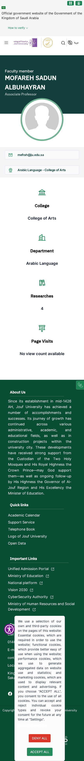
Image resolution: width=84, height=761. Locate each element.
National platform (22, 583)
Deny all (39, 738)
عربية (76, 42)
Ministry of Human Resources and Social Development (41, 606)
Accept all (39, 752)
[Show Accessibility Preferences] (9, 629)
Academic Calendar (24, 515)
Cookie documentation (32, 725)
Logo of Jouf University (27, 536)
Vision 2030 (18, 590)
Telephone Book (21, 529)
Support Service (21, 522)
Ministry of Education (25, 576)
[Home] (33, 43)
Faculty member (19, 71)
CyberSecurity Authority (28, 597)
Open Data (17, 543)
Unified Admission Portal (28, 569)
